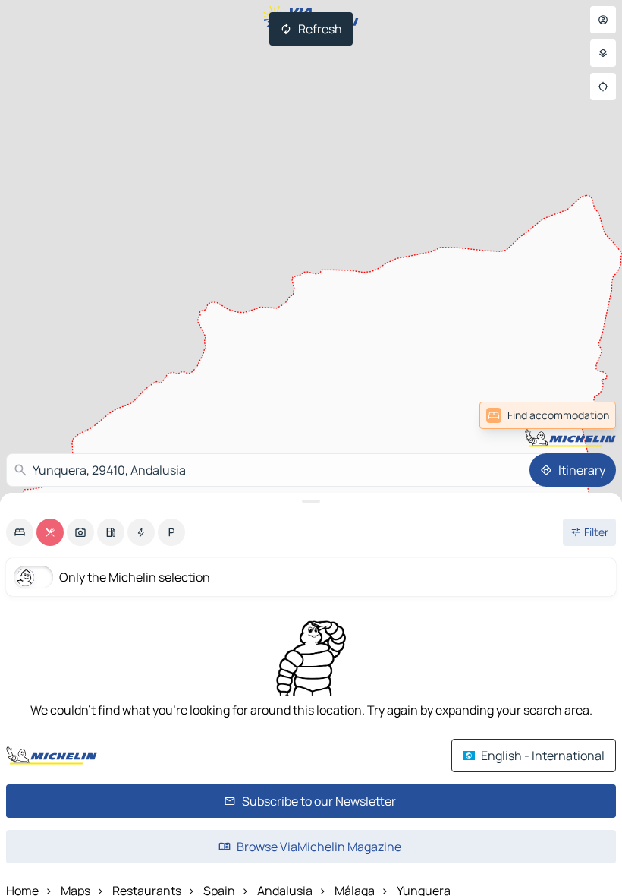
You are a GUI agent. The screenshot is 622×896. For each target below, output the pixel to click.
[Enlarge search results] (311, 501)
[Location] (603, 86)
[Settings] (603, 53)
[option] (19, 532)
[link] (582, 415)
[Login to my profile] (603, 19)
